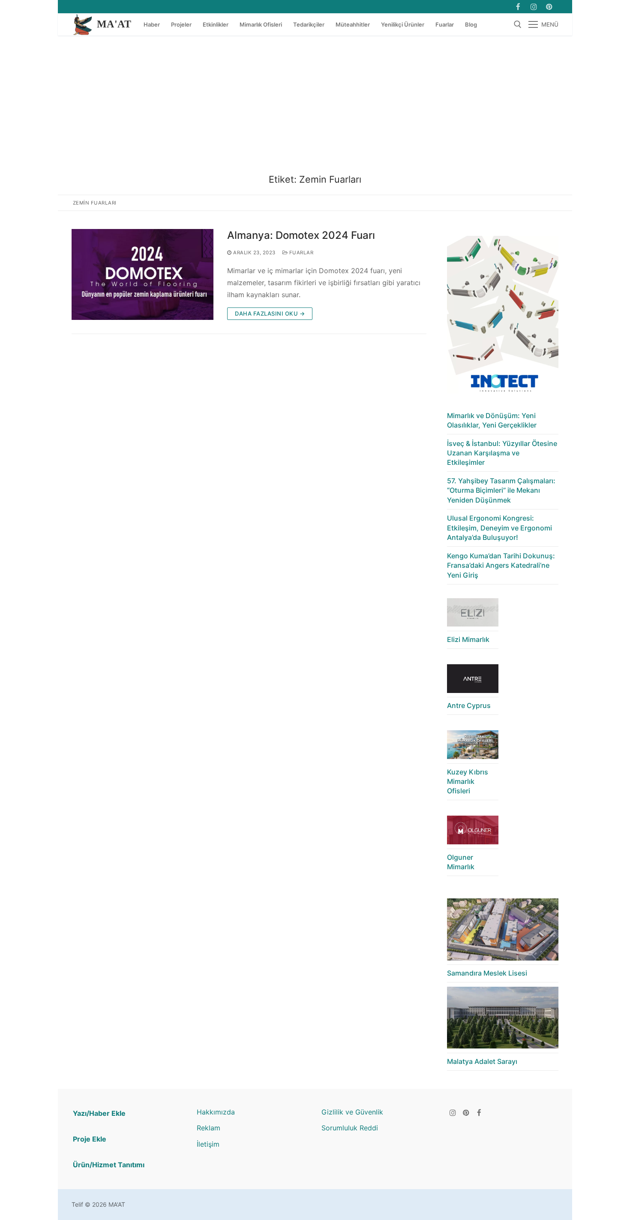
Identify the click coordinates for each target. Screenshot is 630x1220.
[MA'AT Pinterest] (549, 6)
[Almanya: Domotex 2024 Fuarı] (142, 274)
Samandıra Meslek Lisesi (487, 973)
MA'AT (114, 24)
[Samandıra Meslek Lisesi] (502, 931)
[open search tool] (518, 24)
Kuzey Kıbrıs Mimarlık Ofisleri (467, 781)
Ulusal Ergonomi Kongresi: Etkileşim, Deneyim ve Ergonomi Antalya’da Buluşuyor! (499, 528)
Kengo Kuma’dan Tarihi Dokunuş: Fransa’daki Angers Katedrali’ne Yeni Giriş (501, 565)
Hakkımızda (216, 1112)
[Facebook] (518, 6)
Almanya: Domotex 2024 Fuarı (301, 235)
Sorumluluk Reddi (349, 1128)
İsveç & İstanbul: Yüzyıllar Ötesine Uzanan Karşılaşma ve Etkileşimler (502, 453)
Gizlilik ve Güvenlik (352, 1112)
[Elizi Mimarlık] (472, 614)
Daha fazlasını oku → (270, 313)
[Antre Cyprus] (472, 680)
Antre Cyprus (469, 705)
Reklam (208, 1128)
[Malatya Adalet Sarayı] (502, 1020)
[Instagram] (533, 6)
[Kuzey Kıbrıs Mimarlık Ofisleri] (472, 746)
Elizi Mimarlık (468, 639)
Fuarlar (300, 253)
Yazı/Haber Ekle (99, 1113)
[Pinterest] (466, 1112)
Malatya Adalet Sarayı (482, 1061)
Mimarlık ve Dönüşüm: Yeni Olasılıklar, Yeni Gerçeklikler (492, 420)
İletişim (208, 1144)
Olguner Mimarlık (460, 862)
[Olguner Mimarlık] (472, 832)
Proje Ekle (89, 1139)
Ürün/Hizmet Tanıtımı (108, 1164)
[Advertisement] (315, 100)
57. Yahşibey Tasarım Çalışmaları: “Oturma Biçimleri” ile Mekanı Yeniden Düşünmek (501, 490)
